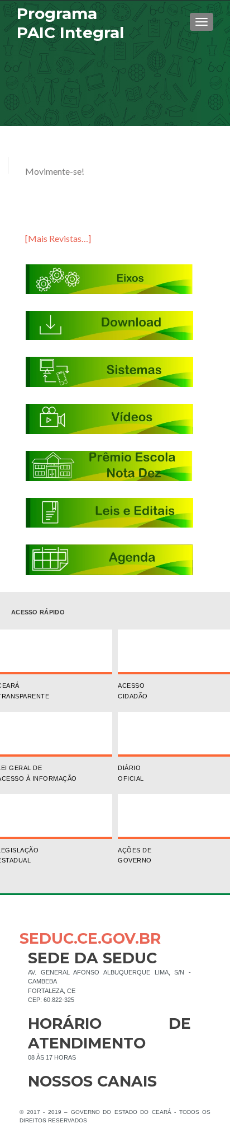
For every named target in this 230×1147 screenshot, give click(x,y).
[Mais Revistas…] (58, 238)
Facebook (36, 1099)
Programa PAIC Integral (70, 23)
